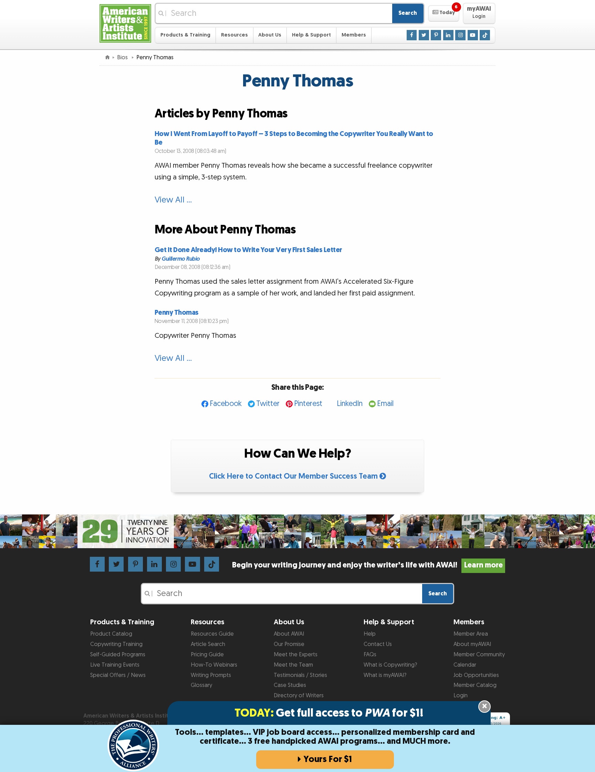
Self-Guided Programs (117, 654)
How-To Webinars (214, 665)
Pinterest (308, 404)
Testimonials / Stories (300, 675)
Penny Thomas (177, 312)
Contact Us (378, 644)
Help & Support (311, 35)
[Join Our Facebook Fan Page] (412, 35)
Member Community (479, 654)
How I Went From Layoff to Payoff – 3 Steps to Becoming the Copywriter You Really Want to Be (294, 138)
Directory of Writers (299, 695)
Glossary (201, 685)
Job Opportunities (476, 675)
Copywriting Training (116, 644)
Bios (123, 57)
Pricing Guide (207, 654)
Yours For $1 (327, 759)
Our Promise (289, 644)
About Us (269, 35)
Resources (234, 35)
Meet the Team (293, 665)
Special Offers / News (118, 675)
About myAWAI (472, 644)
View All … (173, 200)
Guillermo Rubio (180, 259)
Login (460, 695)
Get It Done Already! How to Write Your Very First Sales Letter (248, 250)
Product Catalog (111, 634)
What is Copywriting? (390, 665)
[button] (443, 13)
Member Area (470, 634)
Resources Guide (212, 634)
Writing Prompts (211, 675)
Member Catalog (475, 685)
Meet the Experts (295, 654)
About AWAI (289, 634)
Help (370, 634)
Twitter (268, 404)
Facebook (226, 404)
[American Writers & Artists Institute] (125, 22)
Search (407, 13)
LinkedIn (350, 404)
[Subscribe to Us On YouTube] (473, 35)
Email (385, 404)
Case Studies (290, 685)
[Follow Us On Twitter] (424, 35)
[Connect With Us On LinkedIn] (448, 35)
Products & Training (185, 35)
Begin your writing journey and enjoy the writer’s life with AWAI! (367, 565)
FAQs (370, 654)
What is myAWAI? (385, 675)
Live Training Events (114, 665)
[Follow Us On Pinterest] (436, 35)
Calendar (464, 665)
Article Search (208, 644)
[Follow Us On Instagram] (460, 35)
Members (354, 35)
